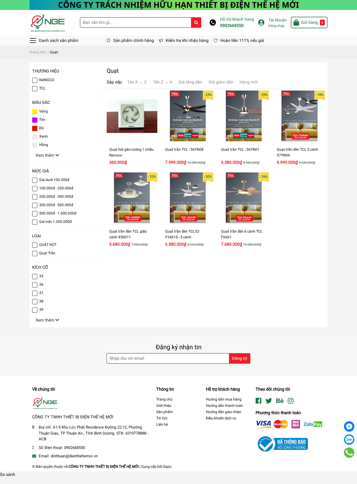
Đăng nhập (276, 26)
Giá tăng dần (190, 82)
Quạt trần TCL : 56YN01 (240, 149)
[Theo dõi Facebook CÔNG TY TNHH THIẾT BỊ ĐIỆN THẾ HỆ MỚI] (258, 401)
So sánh (7, 474)
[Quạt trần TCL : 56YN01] (243, 116)
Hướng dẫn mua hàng (223, 399)
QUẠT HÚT (47, 245)
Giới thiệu (163, 405)
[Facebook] (349, 426)
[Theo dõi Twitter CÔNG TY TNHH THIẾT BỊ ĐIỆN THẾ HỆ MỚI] (269, 401)
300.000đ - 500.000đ (56, 205)
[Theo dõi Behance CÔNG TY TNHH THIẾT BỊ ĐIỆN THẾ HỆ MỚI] (280, 401)
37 (41, 293)
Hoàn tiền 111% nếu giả (242, 40)
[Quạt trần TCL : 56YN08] (188, 116)
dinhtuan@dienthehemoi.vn (74, 456)
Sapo (167, 466)
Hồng (43, 145)
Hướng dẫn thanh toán (224, 405)
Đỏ (41, 128)
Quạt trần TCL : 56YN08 (184, 149)
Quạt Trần (47, 253)
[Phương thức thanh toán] (289, 424)
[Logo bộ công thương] (282, 443)
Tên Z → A (162, 82)
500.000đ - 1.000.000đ (57, 213)
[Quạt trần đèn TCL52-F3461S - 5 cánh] (188, 197)
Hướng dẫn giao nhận (223, 412)
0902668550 (232, 25)
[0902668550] (349, 452)
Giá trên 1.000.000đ (55, 222)
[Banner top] (178, 4)
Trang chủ (164, 399)
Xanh (43, 136)
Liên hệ (162, 424)
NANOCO (46, 80)
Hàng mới (249, 82)
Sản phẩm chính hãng (133, 40)
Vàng (43, 111)
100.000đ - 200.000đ (56, 188)
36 (41, 284)
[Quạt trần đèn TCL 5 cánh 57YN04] (299, 116)
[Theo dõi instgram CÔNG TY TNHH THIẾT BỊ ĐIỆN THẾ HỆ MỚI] (290, 401)
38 (41, 301)
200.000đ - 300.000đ (56, 196)
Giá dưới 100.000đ (54, 180)
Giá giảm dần (221, 82)
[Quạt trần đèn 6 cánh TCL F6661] (243, 197)
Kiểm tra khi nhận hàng (187, 40)
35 (41, 276)
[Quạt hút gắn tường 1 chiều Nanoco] (132, 116)
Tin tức (162, 418)
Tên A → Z (137, 82)
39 (41, 309)
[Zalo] (349, 439)
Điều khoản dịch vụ (221, 418)
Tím (42, 119)
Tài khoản (277, 20)
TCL (42, 88)
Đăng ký (239, 358)
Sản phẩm (164, 412)
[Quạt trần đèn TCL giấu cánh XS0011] (132, 197)
